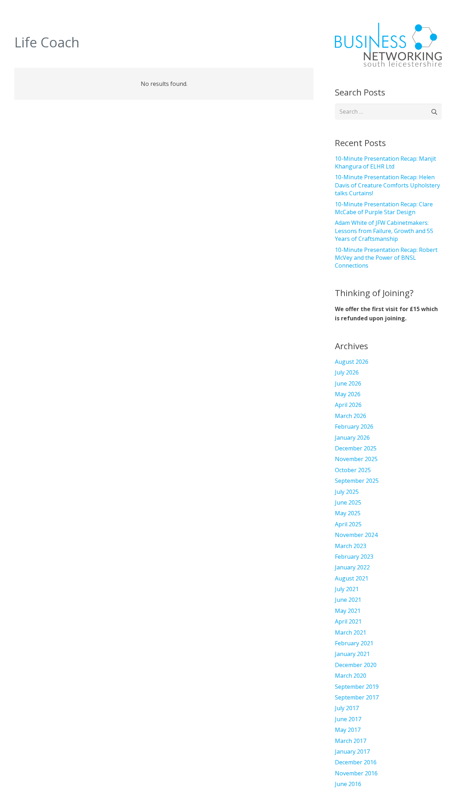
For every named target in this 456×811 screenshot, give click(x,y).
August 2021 (351, 578)
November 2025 (356, 459)
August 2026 (351, 362)
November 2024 (356, 535)
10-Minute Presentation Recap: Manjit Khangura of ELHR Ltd (385, 162)
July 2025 (347, 492)
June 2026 (348, 383)
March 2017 (350, 741)
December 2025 (356, 448)
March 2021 (350, 632)
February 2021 (354, 643)
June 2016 (348, 784)
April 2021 (348, 621)
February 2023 (354, 557)
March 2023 (350, 546)
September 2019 (357, 687)
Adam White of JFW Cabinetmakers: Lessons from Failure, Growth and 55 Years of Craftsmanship (384, 231)
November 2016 (356, 773)
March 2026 (350, 416)
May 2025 (348, 513)
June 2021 (348, 600)
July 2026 (347, 372)
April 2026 (348, 405)
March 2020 (350, 676)
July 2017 (347, 708)
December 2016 (356, 762)
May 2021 (348, 611)
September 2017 (357, 697)
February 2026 (354, 426)
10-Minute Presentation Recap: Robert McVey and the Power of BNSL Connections (386, 258)
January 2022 (352, 567)
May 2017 (348, 730)
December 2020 (356, 665)
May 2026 (348, 394)
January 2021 (352, 654)
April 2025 (348, 524)
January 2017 (352, 751)
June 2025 (348, 502)
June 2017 (348, 719)
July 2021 (347, 589)
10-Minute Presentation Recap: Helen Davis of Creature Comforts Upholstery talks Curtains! (387, 185)
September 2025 (357, 481)
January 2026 (352, 437)
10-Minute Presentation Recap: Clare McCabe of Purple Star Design (384, 208)
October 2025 (353, 470)
